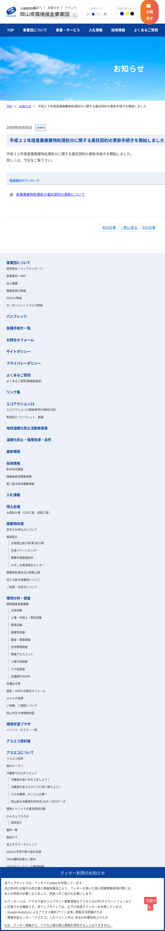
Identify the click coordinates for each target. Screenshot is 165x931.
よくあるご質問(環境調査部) (24, 381)
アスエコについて (20, 752)
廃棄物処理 (15, 523)
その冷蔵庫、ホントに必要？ (29, 794)
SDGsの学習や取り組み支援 (23, 851)
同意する (151, 904)
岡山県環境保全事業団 (37, 12)
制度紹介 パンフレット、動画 (24, 417)
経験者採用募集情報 (19, 476)
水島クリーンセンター (25, 550)
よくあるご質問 (146, 29)
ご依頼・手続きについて (21, 587)
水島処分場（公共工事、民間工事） (28, 512)
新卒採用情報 (14, 469)
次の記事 (149, 227)
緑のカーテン (14, 766)
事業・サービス (68, 29)
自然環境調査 (19, 647)
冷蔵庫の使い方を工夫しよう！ (30, 779)
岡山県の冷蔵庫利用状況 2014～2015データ (38, 801)
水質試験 (16, 610)
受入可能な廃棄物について (23, 580)
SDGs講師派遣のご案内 (21, 859)
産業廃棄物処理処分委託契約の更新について (50, 194)
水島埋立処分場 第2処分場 (27, 543)
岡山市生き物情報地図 (20, 713)
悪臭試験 (16, 625)
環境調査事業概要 (17, 604)
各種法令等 (13, 683)
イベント (71, 7)
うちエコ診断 (14, 758)
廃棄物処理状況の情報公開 (23, 572)
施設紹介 (12, 537)
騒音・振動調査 (21, 639)
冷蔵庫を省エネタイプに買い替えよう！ (36, 787)
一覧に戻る (129, 227)
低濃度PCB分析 (20, 676)
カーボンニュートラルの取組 (24, 305)
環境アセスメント (22, 654)
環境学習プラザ (18, 723)
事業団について (35, 29)
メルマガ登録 (14, 698)
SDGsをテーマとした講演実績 (25, 866)
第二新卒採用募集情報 (20, 484)
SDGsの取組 (14, 298)
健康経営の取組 (16, 290)
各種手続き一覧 (18, 328)
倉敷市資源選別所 (22, 557)
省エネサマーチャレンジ (21, 844)
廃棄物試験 (18, 632)
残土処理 (13, 506)
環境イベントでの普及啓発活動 (26, 809)
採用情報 (118, 29)
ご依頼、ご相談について (21, 705)
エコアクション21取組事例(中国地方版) (31, 409)
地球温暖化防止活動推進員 (27, 428)
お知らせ (25, 106)
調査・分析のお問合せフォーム (26, 691)
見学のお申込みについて (21, 529)
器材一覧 (12, 830)
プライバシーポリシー (23, 363)
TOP (10, 29)
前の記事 (109, 227)
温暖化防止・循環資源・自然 (28, 439)
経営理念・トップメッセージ (24, 268)
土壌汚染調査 (19, 661)
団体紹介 (16, 822)
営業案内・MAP (16, 276)
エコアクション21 (20, 403)
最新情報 (13, 451)
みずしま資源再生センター (27, 565)
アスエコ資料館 (18, 740)
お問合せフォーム (20, 339)
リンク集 (13, 391)
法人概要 (12, 283)
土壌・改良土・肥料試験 (26, 617)
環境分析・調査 (18, 597)
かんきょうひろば (17, 816)
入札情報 (95, 29)
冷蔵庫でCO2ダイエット (21, 773)
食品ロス (12, 837)
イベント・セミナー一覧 (21, 730)
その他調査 (18, 669)
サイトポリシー (18, 351)
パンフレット (16, 316)
